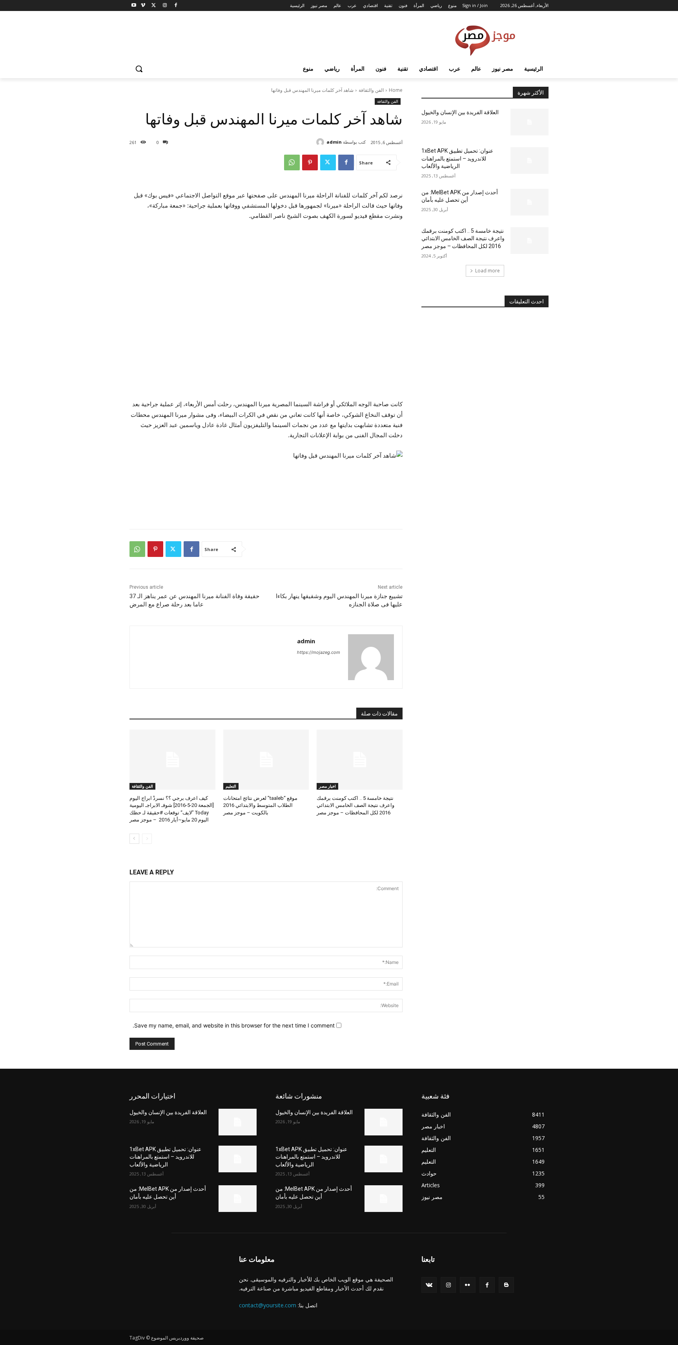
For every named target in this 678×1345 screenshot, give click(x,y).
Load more (487, 270)
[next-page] (134, 839)
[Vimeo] (143, 5)
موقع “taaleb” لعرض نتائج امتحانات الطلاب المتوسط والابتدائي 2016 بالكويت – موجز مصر (260, 805)
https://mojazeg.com (318, 652)
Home (396, 90)
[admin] (321, 142)
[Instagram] (164, 5)
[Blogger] (506, 1284)
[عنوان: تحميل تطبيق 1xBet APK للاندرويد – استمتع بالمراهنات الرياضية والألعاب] (529, 160)
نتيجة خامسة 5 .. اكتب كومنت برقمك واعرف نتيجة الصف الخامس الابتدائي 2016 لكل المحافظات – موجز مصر (355, 805)
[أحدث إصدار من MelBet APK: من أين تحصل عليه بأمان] (529, 202)
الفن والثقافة (371, 90)
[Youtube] (134, 5)
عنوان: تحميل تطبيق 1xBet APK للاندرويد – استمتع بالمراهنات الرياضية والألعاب (457, 158)
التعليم (231, 786)
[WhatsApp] (292, 162)
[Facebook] (175, 5)
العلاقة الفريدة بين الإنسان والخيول (460, 112)
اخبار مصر (327, 786)
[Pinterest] (310, 162)
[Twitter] (154, 5)
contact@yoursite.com (267, 1305)
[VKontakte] (429, 1284)
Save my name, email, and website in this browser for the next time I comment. (234, 1025)
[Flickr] (467, 1284)
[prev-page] (147, 839)
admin (334, 142)
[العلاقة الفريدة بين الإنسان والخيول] (529, 122)
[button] (138, 68)
